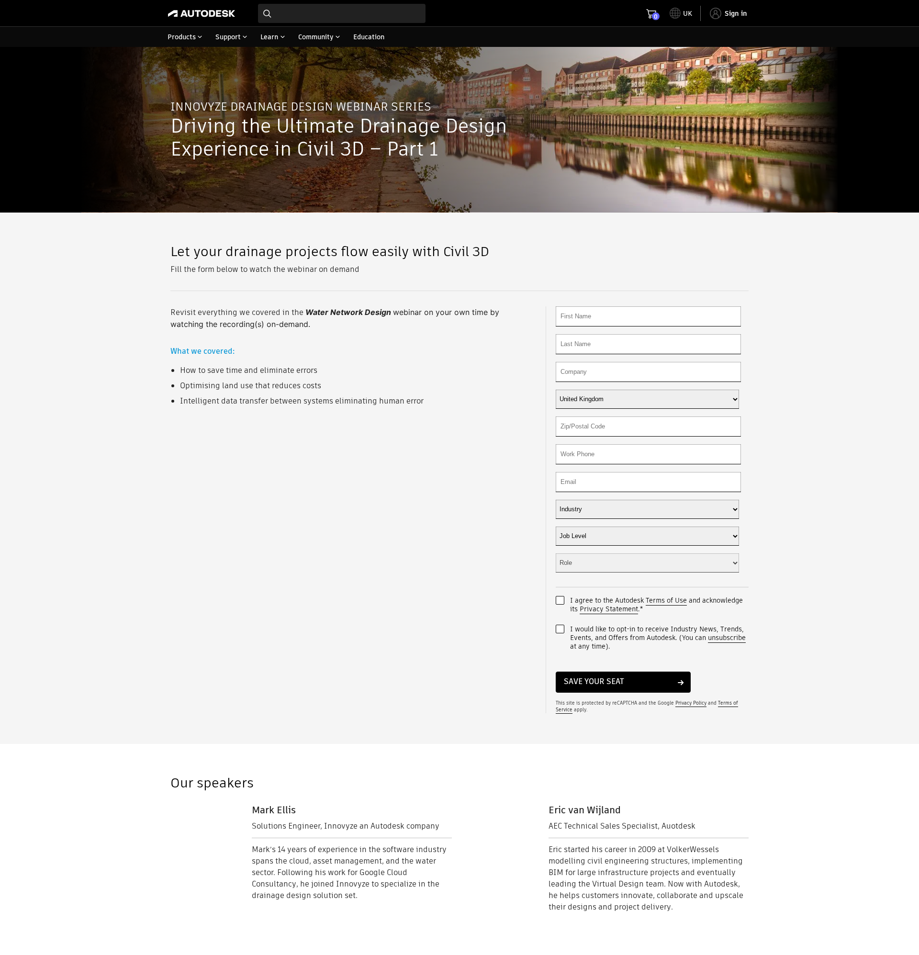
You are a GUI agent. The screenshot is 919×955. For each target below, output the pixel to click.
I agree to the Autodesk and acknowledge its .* (656, 604)
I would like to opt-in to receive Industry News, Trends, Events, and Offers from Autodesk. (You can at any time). (658, 637)
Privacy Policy (690, 703)
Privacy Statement (609, 609)
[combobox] (342, 13)
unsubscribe (727, 637)
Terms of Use (666, 600)
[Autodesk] (201, 13)
